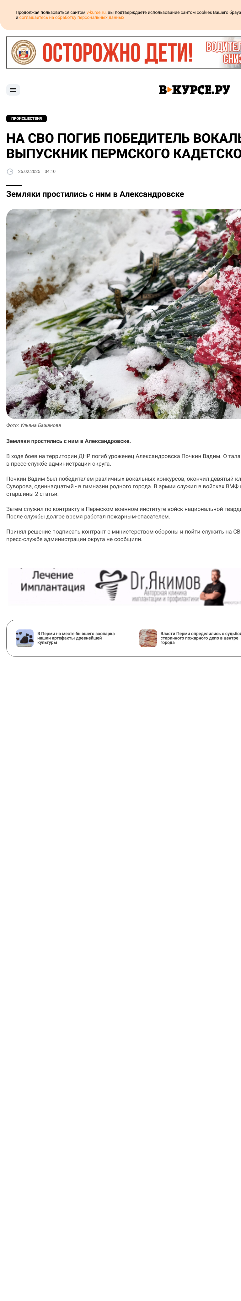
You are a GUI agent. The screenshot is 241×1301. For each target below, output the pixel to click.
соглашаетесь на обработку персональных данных (72, 17)
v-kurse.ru (96, 12)
